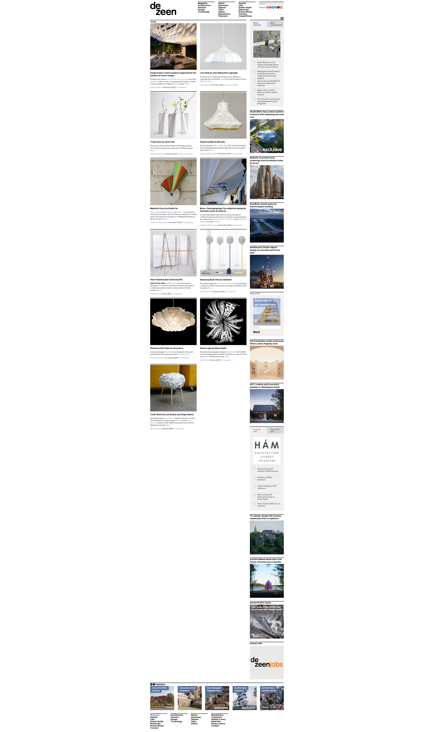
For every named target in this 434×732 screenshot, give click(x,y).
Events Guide (245, 8)
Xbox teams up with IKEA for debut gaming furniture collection (268, 83)
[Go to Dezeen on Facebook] (276, 7)
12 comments (188, 222)
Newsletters (224, 14)
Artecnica (181, 354)
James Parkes (155, 87)
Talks (221, 10)
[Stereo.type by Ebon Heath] (223, 323)
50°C (207, 356)
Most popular (257, 24)
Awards (242, 3)
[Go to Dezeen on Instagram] (270, 7)
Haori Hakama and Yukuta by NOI (166, 280)
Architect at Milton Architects (264, 478)
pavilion (154, 81)
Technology (203, 12)
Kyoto (175, 84)
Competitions (245, 16)
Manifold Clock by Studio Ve (164, 208)
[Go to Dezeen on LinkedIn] (273, 7)
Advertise (216, 721)
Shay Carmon (155, 212)
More (187, 84)
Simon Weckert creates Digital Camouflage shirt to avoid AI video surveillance (268, 64)
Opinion (222, 8)
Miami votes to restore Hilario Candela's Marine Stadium (267, 92)
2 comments (181, 87)
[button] (282, 18)
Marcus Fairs (155, 428)
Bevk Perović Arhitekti (226, 283)
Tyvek (204, 81)
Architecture (204, 5)
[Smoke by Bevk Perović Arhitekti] (223, 254)
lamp (223, 79)
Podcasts (223, 16)
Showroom (244, 10)
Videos (221, 12)
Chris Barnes (205, 291)
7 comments (177, 294)
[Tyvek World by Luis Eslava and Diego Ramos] (173, 389)
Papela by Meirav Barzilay (212, 142)
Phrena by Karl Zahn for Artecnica (166, 348)
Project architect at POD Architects (267, 487)
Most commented (276, 24)
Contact (215, 726)
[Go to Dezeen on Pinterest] (267, 7)
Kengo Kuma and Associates (177, 79)
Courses (243, 14)
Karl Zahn (170, 352)
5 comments (184, 358)
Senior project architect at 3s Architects (268, 505)
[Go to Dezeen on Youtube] (281, 7)
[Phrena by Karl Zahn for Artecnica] (173, 323)
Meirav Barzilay (220, 145)
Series (221, 3)
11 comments (231, 291)
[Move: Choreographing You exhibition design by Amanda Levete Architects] (223, 183)
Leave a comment (231, 85)
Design (201, 10)
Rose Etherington (157, 358)
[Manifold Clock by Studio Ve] (173, 183)
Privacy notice (218, 724)
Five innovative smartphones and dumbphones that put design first (268, 101)
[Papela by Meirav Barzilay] (223, 116)
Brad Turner (155, 294)
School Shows (245, 12)
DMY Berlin (172, 283)
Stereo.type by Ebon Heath (213, 348)
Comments (216, 717)
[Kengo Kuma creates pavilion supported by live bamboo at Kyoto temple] (173, 47)
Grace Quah (204, 85)
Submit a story (218, 719)
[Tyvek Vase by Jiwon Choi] (173, 116)
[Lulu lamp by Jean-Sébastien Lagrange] (223, 47)
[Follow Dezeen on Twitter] (278, 7)
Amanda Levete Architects (223, 219)
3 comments (237, 153)
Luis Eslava (169, 418)
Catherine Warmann (208, 153)
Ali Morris (204, 360)
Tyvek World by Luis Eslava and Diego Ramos (172, 415)
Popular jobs (257, 430)
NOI (160, 285)
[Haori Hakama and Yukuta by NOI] (173, 254)
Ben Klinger (169, 212)
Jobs (241, 5)
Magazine (202, 3)
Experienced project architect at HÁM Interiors (267, 470)
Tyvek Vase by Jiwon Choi (162, 142)
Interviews (223, 5)
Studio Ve (180, 212)
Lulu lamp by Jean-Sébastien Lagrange (219, 73)
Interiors (202, 8)
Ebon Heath (231, 352)
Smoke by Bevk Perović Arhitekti (216, 280)
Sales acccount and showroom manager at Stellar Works (266, 496)
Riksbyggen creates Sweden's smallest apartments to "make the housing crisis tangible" (268, 74)
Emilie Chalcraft (156, 154)
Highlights (160, 684)
